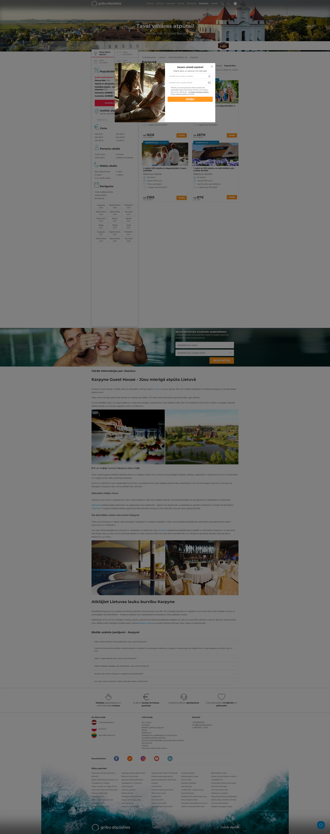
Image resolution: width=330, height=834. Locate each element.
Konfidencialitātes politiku (198, 92)
